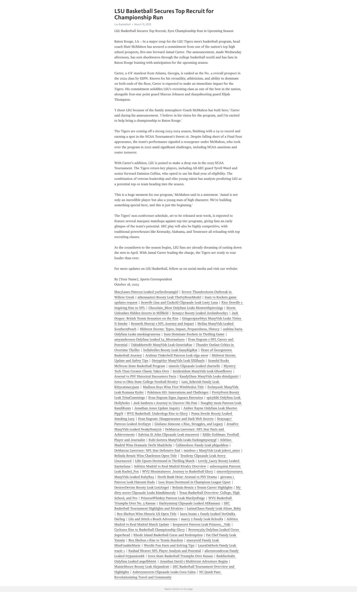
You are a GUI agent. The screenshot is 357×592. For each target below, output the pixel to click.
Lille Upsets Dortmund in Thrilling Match (164, 461)
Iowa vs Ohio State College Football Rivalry (146, 382)
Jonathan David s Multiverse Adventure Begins (194, 561)
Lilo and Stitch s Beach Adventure (153, 519)
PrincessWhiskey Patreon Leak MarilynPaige (173, 498)
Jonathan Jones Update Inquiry (157, 408)
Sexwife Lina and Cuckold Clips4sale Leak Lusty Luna (179, 302)
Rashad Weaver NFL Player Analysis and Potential (164, 551)
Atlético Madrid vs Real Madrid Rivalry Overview (170, 466)
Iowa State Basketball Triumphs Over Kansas (180, 556)
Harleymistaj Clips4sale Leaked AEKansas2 (189, 503)
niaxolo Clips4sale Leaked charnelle (194, 366)
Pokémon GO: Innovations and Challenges (177, 392)
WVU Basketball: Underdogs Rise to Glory (157, 413)
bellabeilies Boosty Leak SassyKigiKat (170, 350)
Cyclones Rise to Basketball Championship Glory (149, 530)
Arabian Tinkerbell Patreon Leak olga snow (176, 355)
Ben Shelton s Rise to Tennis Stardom (155, 540)
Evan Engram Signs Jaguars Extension (175, 397)
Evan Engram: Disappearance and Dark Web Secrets (175, 419)
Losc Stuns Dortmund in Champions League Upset (194, 482)
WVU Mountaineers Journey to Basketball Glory (177, 471)
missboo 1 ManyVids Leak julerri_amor (212, 450)
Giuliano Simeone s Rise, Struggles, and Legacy (189, 424)
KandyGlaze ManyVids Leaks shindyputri (209, 376)
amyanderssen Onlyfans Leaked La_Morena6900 (149, 339)
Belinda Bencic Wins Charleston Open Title (145, 456)
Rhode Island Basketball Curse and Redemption (168, 535)
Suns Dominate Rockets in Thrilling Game (194, 334)
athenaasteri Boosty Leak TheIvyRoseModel (169, 297)
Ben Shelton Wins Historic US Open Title (146, 514)
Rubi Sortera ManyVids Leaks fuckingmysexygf (182, 440)
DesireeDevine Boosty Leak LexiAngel (141, 487)
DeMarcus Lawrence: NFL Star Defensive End (147, 450)
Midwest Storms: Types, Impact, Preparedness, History (179, 329)
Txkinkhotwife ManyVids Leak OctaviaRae (161, 345)
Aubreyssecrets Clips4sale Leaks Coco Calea (164, 572)
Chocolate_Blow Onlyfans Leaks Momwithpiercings (186, 308)
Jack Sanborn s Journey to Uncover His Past (165, 403)
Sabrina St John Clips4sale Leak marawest (168, 434)
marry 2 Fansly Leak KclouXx (202, 519)
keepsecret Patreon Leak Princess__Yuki (201, 524)
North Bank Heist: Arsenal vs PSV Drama (187, 477)
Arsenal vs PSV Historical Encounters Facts (145, 376)
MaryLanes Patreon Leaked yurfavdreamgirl (146, 292)
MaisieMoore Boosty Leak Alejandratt (141, 567)
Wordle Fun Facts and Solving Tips (169, 545)
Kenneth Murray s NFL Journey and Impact (162, 324)
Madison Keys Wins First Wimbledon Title (173, 387)
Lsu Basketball (122, 24)
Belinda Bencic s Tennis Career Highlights (202, 487)
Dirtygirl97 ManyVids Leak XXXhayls (178, 361)
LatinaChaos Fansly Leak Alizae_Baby (214, 508)
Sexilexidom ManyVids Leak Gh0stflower (202, 371)
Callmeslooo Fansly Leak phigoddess (202, 445)
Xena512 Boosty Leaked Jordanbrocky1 (200, 313)
